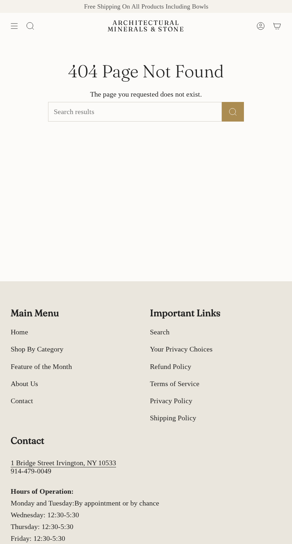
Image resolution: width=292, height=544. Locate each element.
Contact (22, 401)
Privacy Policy (171, 401)
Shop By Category (37, 349)
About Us (24, 384)
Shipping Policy (173, 418)
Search (160, 332)
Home (19, 332)
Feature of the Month (41, 366)
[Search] (233, 112)
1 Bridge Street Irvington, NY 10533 (63, 463)
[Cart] (277, 26)
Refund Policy (170, 366)
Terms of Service (174, 384)
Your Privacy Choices (181, 349)
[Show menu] (14, 26)
